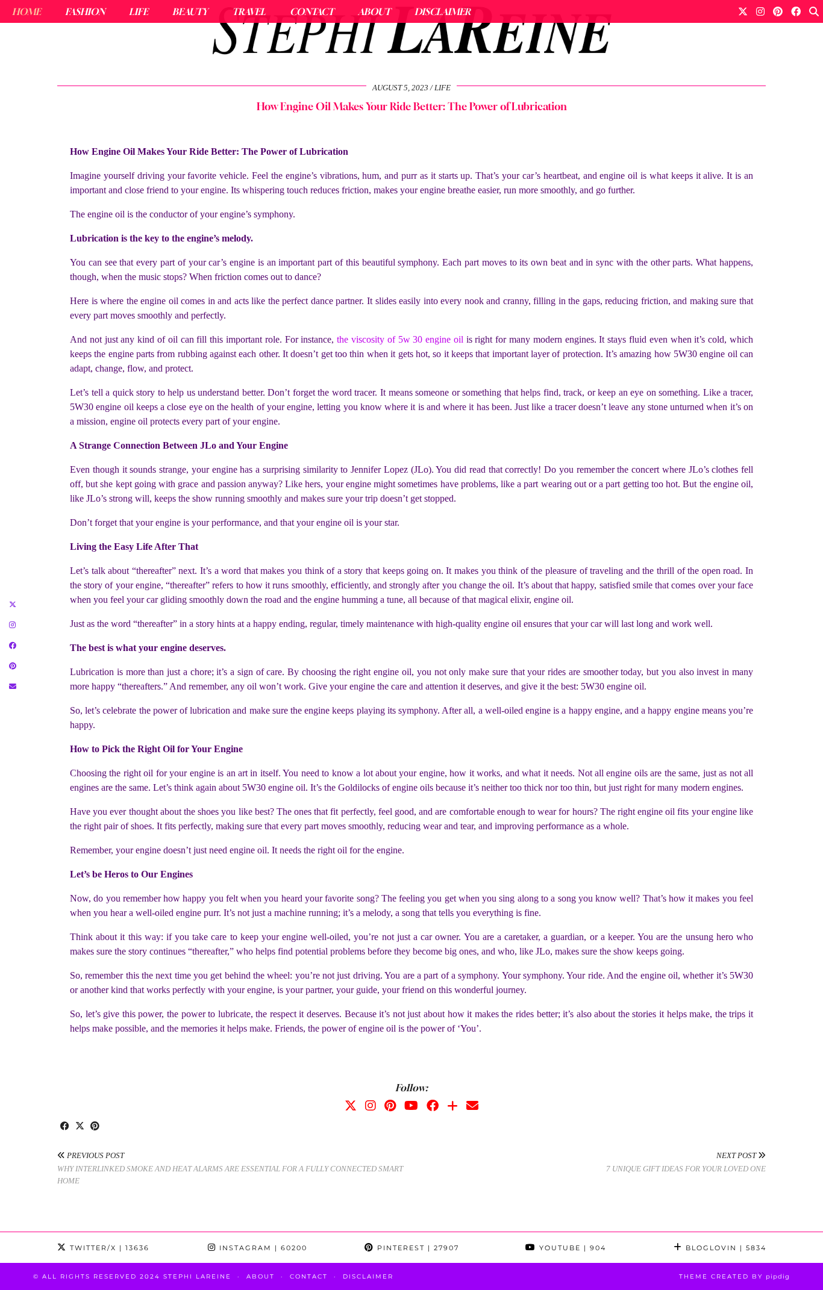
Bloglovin (724, 1248)
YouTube (571, 1248)
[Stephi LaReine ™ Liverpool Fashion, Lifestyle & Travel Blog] (411, 33)
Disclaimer (443, 11)
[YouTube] (411, 1105)
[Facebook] (796, 11)
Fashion (85, 11)
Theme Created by (734, 1276)
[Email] (472, 1105)
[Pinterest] (778, 11)
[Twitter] (743, 11)
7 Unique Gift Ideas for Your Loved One (686, 1162)
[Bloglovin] (452, 1105)
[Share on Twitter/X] (79, 1127)
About (374, 11)
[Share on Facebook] (64, 1127)
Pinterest (416, 1248)
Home (26, 11)
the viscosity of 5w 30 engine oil (400, 339)
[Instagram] (760, 11)
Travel (249, 11)
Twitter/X (108, 1248)
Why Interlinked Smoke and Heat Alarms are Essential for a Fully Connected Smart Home (230, 1168)
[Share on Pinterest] (94, 1127)
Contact (312, 11)
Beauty (190, 11)
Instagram (261, 1248)
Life (138, 11)
